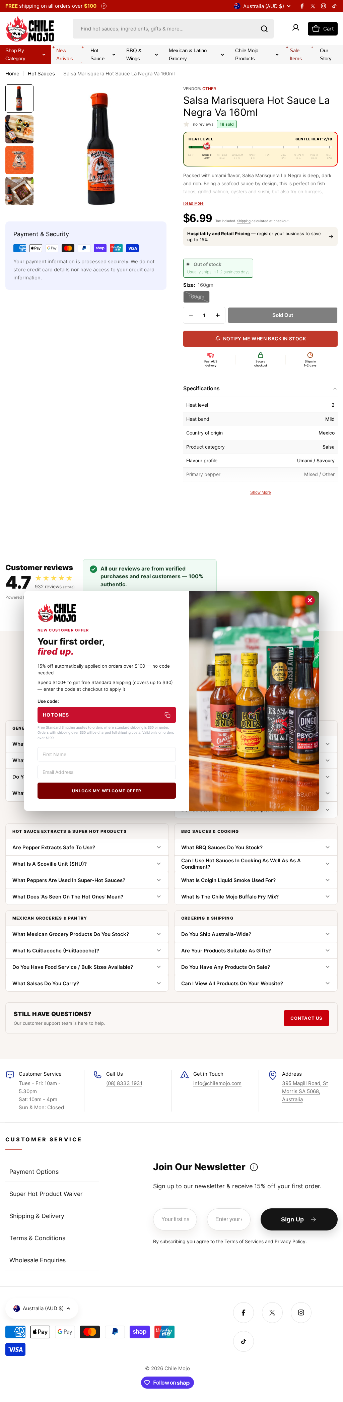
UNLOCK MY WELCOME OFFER (107, 790)
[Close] (310, 600)
